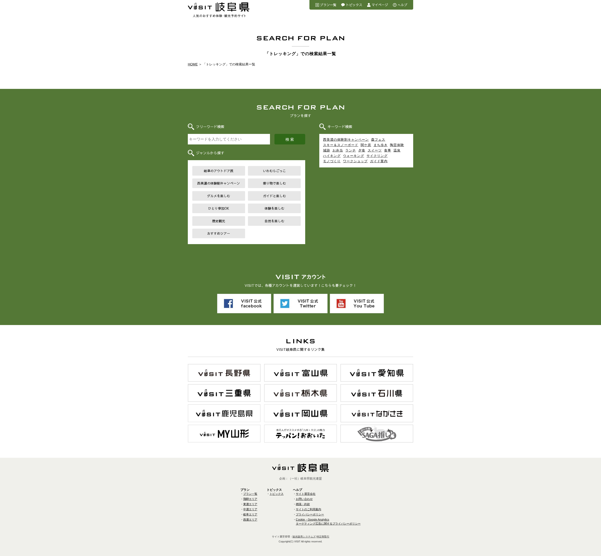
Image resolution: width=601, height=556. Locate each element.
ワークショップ (355, 161)
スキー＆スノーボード (340, 145)
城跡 (326, 150)
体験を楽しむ (274, 208)
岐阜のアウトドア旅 (218, 170)
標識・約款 (303, 504)
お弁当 (337, 150)
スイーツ (375, 150)
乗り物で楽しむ (274, 183)
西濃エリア (250, 519)
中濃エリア (250, 509)
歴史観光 (218, 221)
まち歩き (381, 145)
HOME (193, 64)
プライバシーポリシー (310, 514)
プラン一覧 (328, 4)
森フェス (378, 139)
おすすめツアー (218, 233)
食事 (387, 150)
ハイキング (332, 156)
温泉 (397, 150)
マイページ (380, 4)
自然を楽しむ (274, 221)
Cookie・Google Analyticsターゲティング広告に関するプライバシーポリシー (328, 521)
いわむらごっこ (274, 170)
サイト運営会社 (306, 493)
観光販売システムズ (304, 536)
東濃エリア (250, 504)
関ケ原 (366, 145)
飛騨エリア (250, 499)
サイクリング (377, 156)
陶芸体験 (397, 145)
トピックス (354, 4)
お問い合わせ (304, 499)
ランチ (350, 150)
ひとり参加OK (218, 208)
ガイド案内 (379, 161)
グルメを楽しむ (218, 195)
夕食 (361, 150)
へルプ (402, 4)
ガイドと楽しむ (274, 195)
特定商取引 (322, 536)
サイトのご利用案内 (308, 509)
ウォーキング (353, 156)
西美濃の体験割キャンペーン (218, 183)
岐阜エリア (250, 514)
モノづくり (332, 161)
